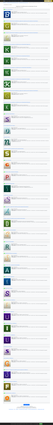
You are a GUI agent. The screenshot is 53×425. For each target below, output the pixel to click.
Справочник (4, 2)
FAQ (14, 409)
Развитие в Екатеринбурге (9, 241)
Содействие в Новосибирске (9, 113)
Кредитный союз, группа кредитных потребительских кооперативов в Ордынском (17, 44)
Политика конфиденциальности (32, 409)
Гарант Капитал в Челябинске (8, 358)
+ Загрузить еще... (26, 404)
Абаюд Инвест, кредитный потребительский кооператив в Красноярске (16, 206)
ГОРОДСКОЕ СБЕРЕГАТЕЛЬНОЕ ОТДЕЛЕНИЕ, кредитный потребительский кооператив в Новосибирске (21, 32)
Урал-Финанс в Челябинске (9, 311)
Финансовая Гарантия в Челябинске (11, 381)
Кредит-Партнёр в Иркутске (9, 276)
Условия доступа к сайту (41, 409)
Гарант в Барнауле (8, 160)
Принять (41, 423)
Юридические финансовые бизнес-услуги (12, 2)
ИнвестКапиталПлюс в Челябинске (10, 323)
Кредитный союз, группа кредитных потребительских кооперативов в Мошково (17, 55)
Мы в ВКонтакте (11, 409)
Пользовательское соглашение (23, 409)
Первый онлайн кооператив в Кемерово (11, 171)
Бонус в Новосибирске (9, 9)
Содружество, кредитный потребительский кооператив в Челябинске (16, 369)
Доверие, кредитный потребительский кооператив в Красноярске (14, 218)
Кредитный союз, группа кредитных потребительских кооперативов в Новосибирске (17, 67)
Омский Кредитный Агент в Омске (9, 125)
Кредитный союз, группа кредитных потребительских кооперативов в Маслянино (17, 102)
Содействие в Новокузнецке (9, 183)
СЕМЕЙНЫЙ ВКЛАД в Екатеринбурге (11, 253)
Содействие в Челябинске (8, 346)
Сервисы (17, 409)
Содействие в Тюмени (8, 288)
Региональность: (8, 4)
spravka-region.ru (27, 406)
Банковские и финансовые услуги (23, 2)
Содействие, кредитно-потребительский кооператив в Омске (14, 148)
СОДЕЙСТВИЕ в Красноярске (8, 195)
